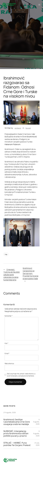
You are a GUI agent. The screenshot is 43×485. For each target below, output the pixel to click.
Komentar (8, 316)
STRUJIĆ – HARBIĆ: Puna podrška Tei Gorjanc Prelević (17, 444)
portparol (18, 128)
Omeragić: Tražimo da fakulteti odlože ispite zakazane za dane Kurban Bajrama (11, 274)
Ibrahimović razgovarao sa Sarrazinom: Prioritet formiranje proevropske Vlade (30, 273)
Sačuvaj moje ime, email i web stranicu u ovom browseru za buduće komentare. (21, 375)
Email (7, 353)
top (6, 254)
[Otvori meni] (39, 4)
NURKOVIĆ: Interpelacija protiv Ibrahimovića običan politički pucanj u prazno (15, 433)
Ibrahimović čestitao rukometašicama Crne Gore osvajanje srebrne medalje (16, 421)
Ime (6, 343)
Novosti (28, 128)
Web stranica (9, 363)
